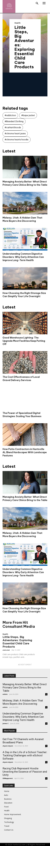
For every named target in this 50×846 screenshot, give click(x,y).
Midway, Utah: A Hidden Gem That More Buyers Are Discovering (23, 702)
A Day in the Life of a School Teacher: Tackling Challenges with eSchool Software (25, 755)
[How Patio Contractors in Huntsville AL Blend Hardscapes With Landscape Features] (25, 434)
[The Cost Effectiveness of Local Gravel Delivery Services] (25, 362)
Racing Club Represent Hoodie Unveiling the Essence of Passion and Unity (25, 771)
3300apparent (8, 778)
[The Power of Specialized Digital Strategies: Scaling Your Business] (25, 398)
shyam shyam (8, 746)
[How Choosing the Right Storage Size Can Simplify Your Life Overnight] (25, 278)
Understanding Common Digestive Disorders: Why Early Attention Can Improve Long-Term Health (23, 257)
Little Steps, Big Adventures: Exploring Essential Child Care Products (24, 47)
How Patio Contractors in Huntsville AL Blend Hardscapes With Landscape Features (25, 452)
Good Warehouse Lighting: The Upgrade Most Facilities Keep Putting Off (24, 341)
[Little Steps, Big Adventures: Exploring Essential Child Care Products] (42, 634)
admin (5, 694)
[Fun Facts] (9, 6)
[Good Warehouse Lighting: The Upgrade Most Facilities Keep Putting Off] (25, 323)
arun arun (6, 650)
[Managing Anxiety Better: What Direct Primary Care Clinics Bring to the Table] (25, 167)
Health (17, 23)
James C (5, 723)
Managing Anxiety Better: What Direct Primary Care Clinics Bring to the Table (25, 687)
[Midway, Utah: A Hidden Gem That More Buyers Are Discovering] (25, 203)
